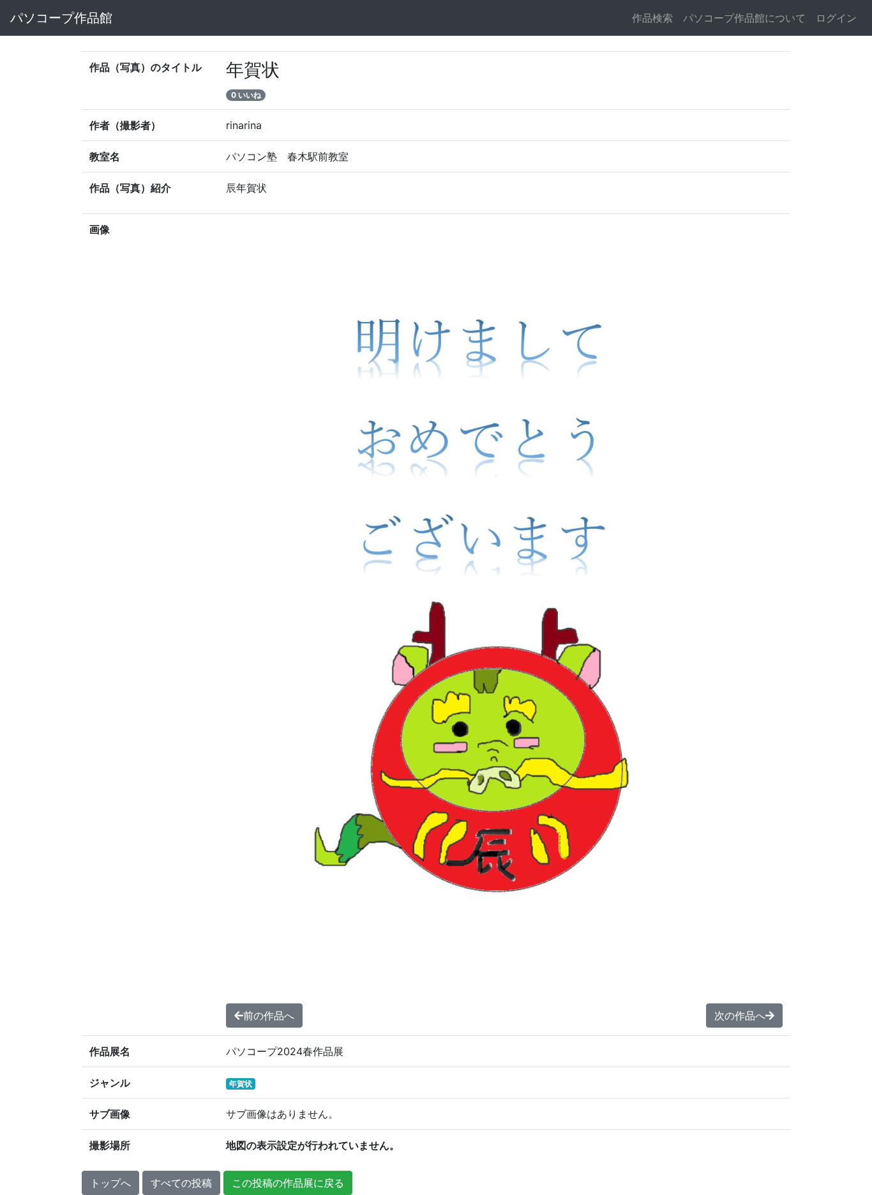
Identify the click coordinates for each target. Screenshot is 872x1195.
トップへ (110, 1182)
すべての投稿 (181, 1182)
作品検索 (652, 17)
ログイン (836, 17)
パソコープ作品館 (61, 18)
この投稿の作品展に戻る (288, 1182)
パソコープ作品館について (744, 17)
